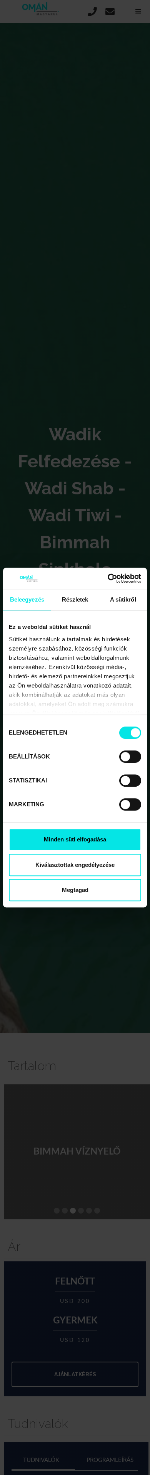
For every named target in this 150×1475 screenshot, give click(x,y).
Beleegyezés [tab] (27, 599)
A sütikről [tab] (123, 599)
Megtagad (75, 890)
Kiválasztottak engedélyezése (75, 864)
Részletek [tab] (75, 599)
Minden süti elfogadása (75, 839)
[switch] (130, 756)
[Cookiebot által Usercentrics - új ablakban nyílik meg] (108, 578)
